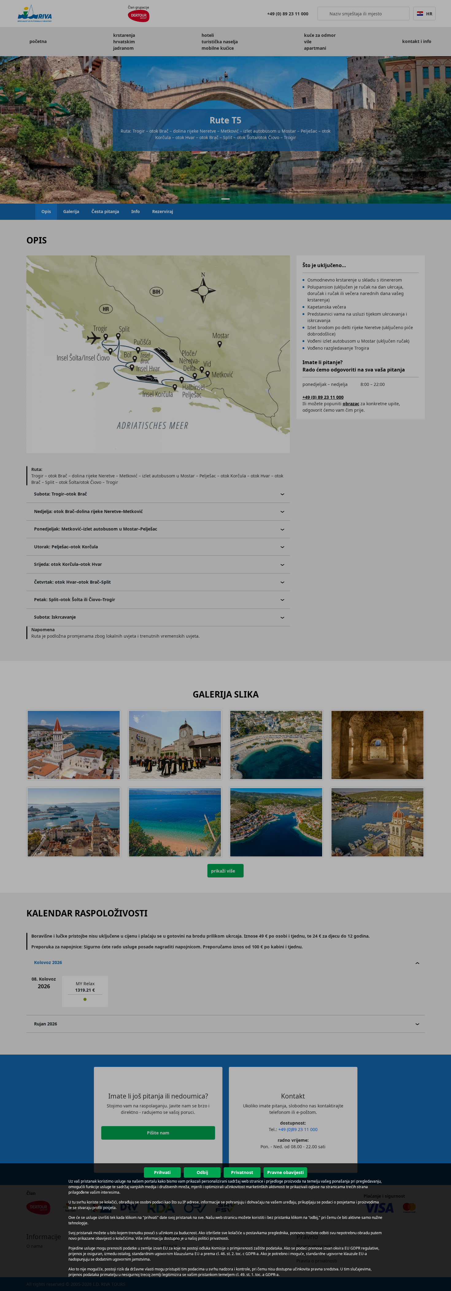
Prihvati (162, 1172)
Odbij (202, 1172)
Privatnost (242, 1172)
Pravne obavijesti (285, 1172)
